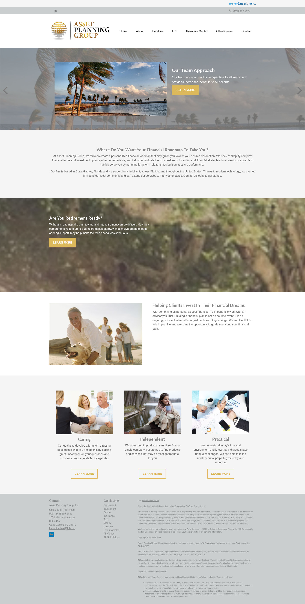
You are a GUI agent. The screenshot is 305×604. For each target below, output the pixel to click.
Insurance (109, 516)
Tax (106, 519)
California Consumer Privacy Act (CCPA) (227, 528)
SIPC (147, 546)
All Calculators (111, 537)
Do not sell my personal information (206, 531)
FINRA (141, 546)
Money (107, 523)
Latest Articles (111, 530)
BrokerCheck (199, 506)
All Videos (109, 533)
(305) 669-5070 (241, 10)
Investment (110, 508)
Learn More (185, 90)
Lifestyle (108, 526)
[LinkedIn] (56, 10)
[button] (140, 31)
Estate (107, 512)
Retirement (110, 505)
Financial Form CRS (150, 500)
